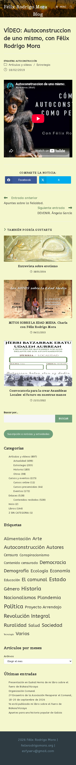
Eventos (18, 491)
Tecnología (9, 634)
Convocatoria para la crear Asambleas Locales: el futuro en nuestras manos (38, 392)
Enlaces (13, 495)
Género (12, 589)
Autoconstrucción (26, 61)
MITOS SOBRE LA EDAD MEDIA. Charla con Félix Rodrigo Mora (38, 324)
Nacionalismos (20, 597)
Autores (55, 547)
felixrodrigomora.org (37, 745)
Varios (22, 633)
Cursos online (21, 482)
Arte (37, 538)
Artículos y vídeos (20, 65)
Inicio (12, 504)
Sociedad (52, 625)
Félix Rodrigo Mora (25, 7)
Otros (16, 474)
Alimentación (17, 538)
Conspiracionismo (34, 555)
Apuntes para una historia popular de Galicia (35, 712)
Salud (34, 625)
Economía (60, 570)
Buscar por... (11, 412)
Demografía (16, 570)
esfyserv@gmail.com (38, 751)
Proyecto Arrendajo (43, 607)
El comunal (34, 579)
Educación (12, 580)
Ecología (39, 570)
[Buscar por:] (69, 7)
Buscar (63, 418)
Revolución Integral (27, 616)
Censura (11, 555)
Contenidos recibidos (26, 499)
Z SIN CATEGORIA (19, 512)
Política (13, 606)
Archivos (9, 656)
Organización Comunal (22, 691)
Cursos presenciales (25, 486)
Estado (57, 579)
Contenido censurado (21, 563)
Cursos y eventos (19, 478)
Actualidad (19, 460)
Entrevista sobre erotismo (38, 266)
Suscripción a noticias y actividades (28, 434)
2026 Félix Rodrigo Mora (37, 740)
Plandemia (49, 597)
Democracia (53, 562)
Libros (12, 508)
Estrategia (43, 65)
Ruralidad (15, 625)
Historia (18, 469)
